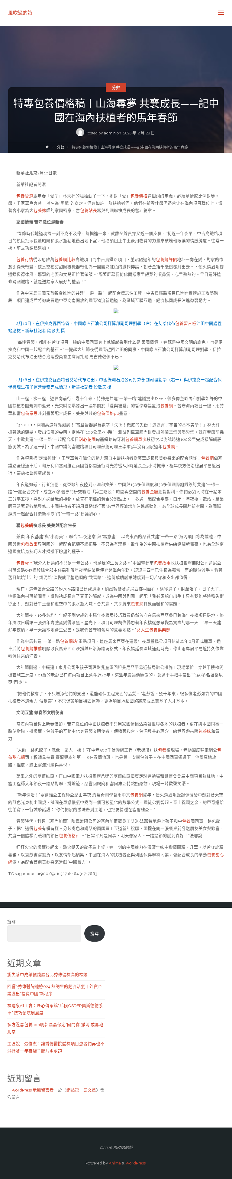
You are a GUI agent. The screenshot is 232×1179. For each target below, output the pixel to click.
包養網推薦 (31, 648)
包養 (162, 750)
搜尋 (11, 921)
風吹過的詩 (20, 12)
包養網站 (68, 641)
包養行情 (24, 259)
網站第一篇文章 (81, 1090)
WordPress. (136, 1163)
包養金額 (149, 491)
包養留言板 (185, 323)
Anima (114, 1163)
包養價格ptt (108, 413)
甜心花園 (87, 439)
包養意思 (29, 413)
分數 (116, 87)
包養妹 (40, 210)
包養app (24, 562)
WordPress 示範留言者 (32, 1090)
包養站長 (88, 210)
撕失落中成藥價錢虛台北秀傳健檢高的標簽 (47, 974)
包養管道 (24, 195)
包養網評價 (166, 259)
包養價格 (138, 195)
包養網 (166, 405)
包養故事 (29, 544)
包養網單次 (136, 439)
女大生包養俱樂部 (153, 629)
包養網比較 (65, 259)
